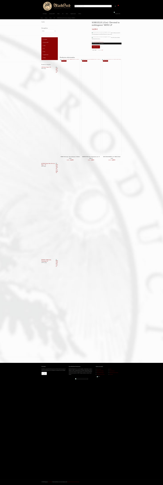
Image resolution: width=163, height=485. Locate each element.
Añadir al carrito (96, 46)
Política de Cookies (100, 370)
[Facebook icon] (115, 481)
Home (42, 17)
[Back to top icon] (157, 482)
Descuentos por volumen (114, 372)
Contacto (111, 374)
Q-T (54, 17)
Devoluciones (112, 370)
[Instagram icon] (118, 481)
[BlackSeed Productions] (57, 6)
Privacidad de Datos (100, 372)
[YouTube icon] (117, 481)
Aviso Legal (99, 369)
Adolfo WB (50, 481)
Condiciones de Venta (100, 374)
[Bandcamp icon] (119, 481)
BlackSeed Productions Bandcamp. (73, 481)
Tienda (46, 17)
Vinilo (50, 17)
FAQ (110, 369)
